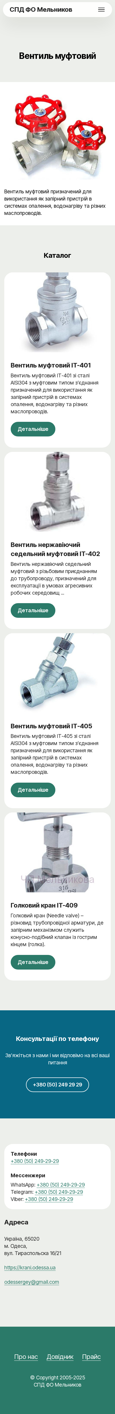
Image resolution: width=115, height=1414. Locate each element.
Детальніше (33, 429)
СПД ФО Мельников (41, 9)
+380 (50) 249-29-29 (35, 1161)
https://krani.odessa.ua (30, 1267)
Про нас (26, 1356)
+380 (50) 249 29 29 (57, 1084)
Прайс (91, 1356)
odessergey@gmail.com (31, 1282)
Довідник (60, 1356)
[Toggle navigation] (101, 9)
